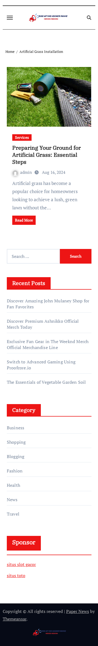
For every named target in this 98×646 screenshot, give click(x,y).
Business (15, 428)
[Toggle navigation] (10, 18)
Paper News (77, 611)
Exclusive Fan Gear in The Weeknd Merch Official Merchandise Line (48, 344)
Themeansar (14, 619)
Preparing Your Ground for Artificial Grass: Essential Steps (46, 154)
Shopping (16, 442)
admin (26, 172)
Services (22, 137)
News (12, 500)
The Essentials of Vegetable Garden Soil (46, 382)
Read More (24, 220)
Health (13, 485)
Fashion (15, 471)
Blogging (15, 456)
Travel (13, 514)
